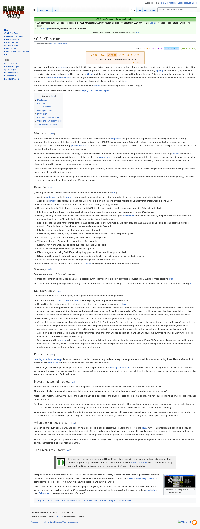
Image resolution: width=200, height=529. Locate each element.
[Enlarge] (194, 489)
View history (149, 10)
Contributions (170, 3)
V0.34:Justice (125, 500)
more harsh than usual (59, 77)
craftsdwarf (50, 197)
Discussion (44, 10)
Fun (171, 279)
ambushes (53, 362)
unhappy (62, 67)
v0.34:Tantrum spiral (59, 44)
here (137, 32)
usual (144, 428)
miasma (88, 263)
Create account (184, 3)
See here (154, 23)
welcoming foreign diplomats (143, 478)
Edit (139, 10)
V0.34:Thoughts (108, 500)
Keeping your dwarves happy (48, 359)
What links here (10, 64)
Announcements (11, 45)
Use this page (43, 29)
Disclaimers (73, 522)
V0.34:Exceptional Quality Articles (64, 500)
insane (96, 85)
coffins (66, 300)
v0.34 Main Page (11, 33)
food (77, 300)
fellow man (44, 493)
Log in (195, 3)
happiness (115, 138)
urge (68, 197)
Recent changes (11, 42)
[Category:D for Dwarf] (61, 462)
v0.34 (33, 10)
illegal (90, 74)
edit (52, 134)
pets (66, 74)
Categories (40, 500)
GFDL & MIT (58, 517)
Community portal (11, 39)
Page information (11, 79)
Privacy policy (36, 522)
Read (133, 10)
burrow (63, 340)
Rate (56, 10)
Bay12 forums (138, 462)
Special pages (10, 70)
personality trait (78, 145)
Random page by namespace (16, 51)
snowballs (150, 490)
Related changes (11, 67)
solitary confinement (120, 367)
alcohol (57, 300)
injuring (159, 70)
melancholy (128, 215)
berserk (52, 201)
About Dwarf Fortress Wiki (55, 522)
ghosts (124, 304)
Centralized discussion (14, 36)
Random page (10, 48)
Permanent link (10, 76)
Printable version (11, 73)
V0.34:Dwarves (90, 500)
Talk (162, 3)
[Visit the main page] (13, 12)
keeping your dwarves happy (94, 90)
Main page (8, 30)
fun (126, 81)
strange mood (105, 157)
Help (6, 55)
